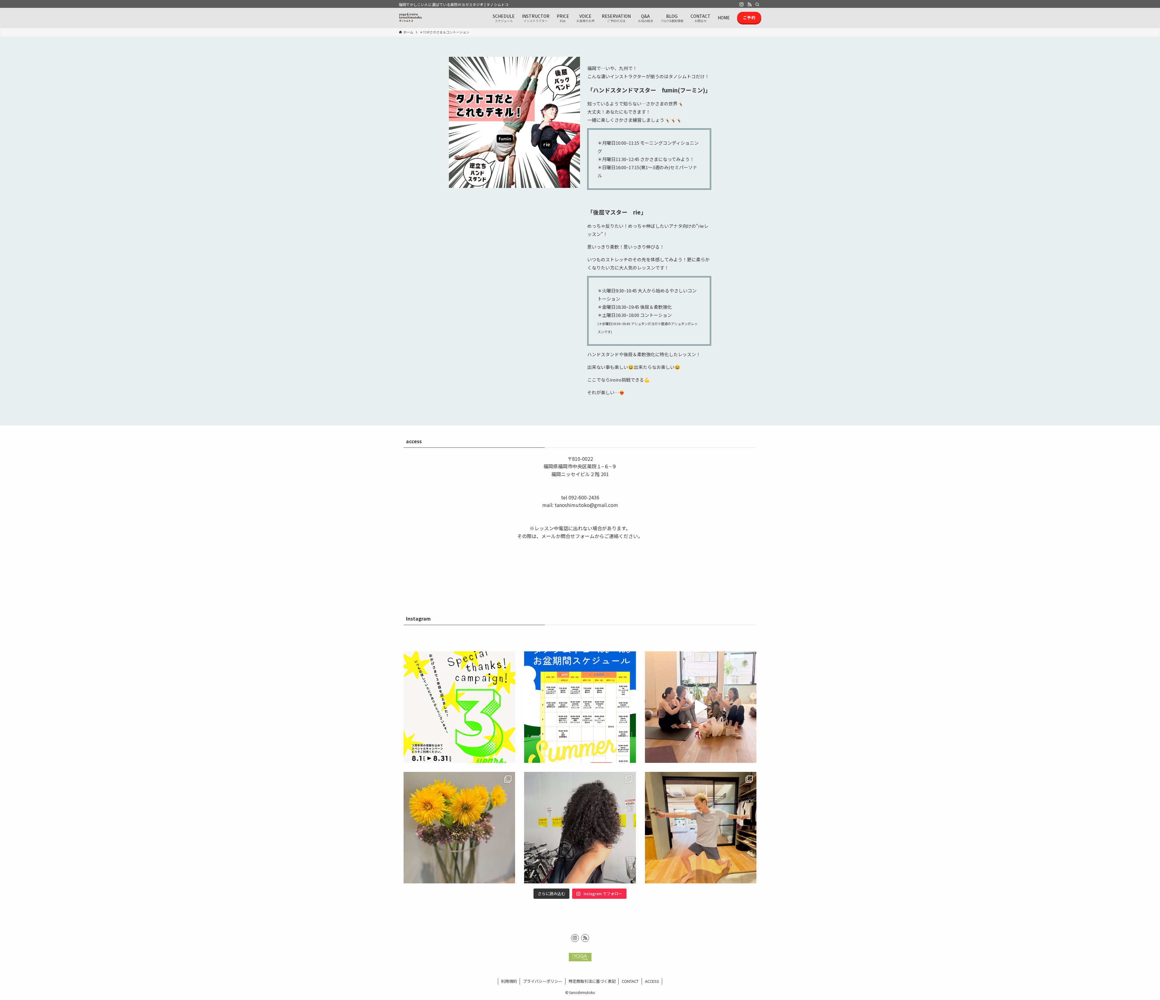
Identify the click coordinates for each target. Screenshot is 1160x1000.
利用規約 (509, 981)
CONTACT (630, 981)
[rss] (749, 4)
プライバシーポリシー (542, 981)
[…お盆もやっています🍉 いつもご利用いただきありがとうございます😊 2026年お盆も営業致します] (580, 707)
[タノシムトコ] (410, 17)
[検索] (757, 4)
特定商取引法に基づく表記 (592, 981)
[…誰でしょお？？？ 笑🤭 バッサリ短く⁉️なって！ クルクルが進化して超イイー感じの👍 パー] (580, 827)
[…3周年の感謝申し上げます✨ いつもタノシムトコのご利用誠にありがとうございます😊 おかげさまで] (459, 707)
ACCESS (652, 981)
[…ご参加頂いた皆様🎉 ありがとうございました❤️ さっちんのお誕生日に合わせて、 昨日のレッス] (700, 707)
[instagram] (742, 4)
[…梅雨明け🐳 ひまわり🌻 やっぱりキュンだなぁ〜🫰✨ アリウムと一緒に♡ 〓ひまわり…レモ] (459, 827)
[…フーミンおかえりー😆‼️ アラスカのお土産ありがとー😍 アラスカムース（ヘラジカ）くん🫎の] (700, 827)
